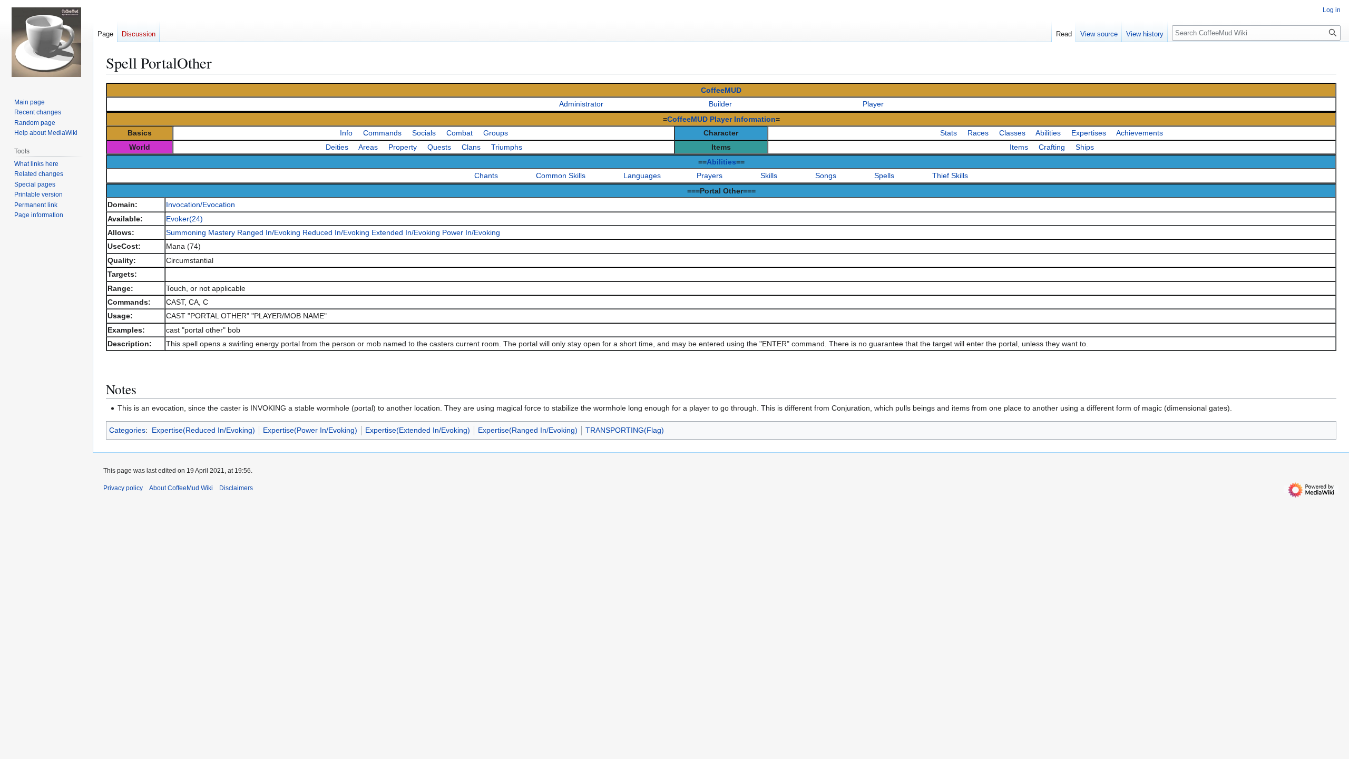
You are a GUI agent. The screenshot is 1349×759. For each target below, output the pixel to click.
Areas (368, 147)
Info (346, 133)
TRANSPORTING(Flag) (624, 430)
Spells (884, 175)
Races (978, 133)
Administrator (581, 104)
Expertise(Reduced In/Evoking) (203, 430)
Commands (382, 133)
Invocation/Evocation (200, 204)
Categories (127, 430)
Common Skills (560, 175)
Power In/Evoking (471, 232)
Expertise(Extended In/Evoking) (417, 430)
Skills (768, 175)
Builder (720, 104)
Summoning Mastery (200, 232)
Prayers (709, 175)
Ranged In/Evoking (268, 232)
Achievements (1139, 133)
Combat (459, 133)
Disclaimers (236, 488)
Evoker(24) (184, 219)
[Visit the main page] (46, 42)
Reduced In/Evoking (335, 232)
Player (873, 104)
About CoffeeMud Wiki (181, 488)
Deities (337, 147)
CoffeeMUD (721, 90)
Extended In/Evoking (406, 232)
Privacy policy (123, 488)
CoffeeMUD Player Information (721, 119)
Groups (495, 133)
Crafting (1052, 147)
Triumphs (506, 147)
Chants (486, 175)
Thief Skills (950, 175)
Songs (825, 175)
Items (1019, 147)
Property (402, 147)
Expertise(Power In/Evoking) (310, 430)
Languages (642, 175)
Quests (439, 147)
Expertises (1088, 133)
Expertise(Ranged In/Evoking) (528, 430)
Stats (948, 133)
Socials (424, 133)
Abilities (1048, 133)
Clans (471, 147)
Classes (1012, 133)
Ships (1085, 147)
